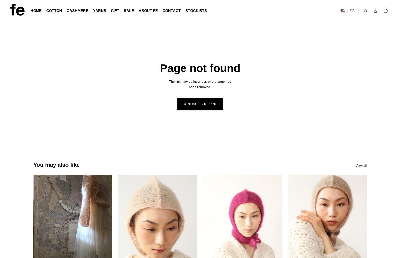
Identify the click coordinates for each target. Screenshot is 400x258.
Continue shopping (200, 104)
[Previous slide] (125, 224)
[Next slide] (190, 224)
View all (361, 165)
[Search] (366, 11)
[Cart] (386, 11)
